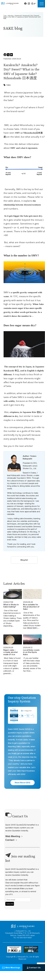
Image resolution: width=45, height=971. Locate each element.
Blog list (24, 560)
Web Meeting (12, 836)
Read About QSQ (22, 782)
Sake (8, 85)
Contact (9, 840)
